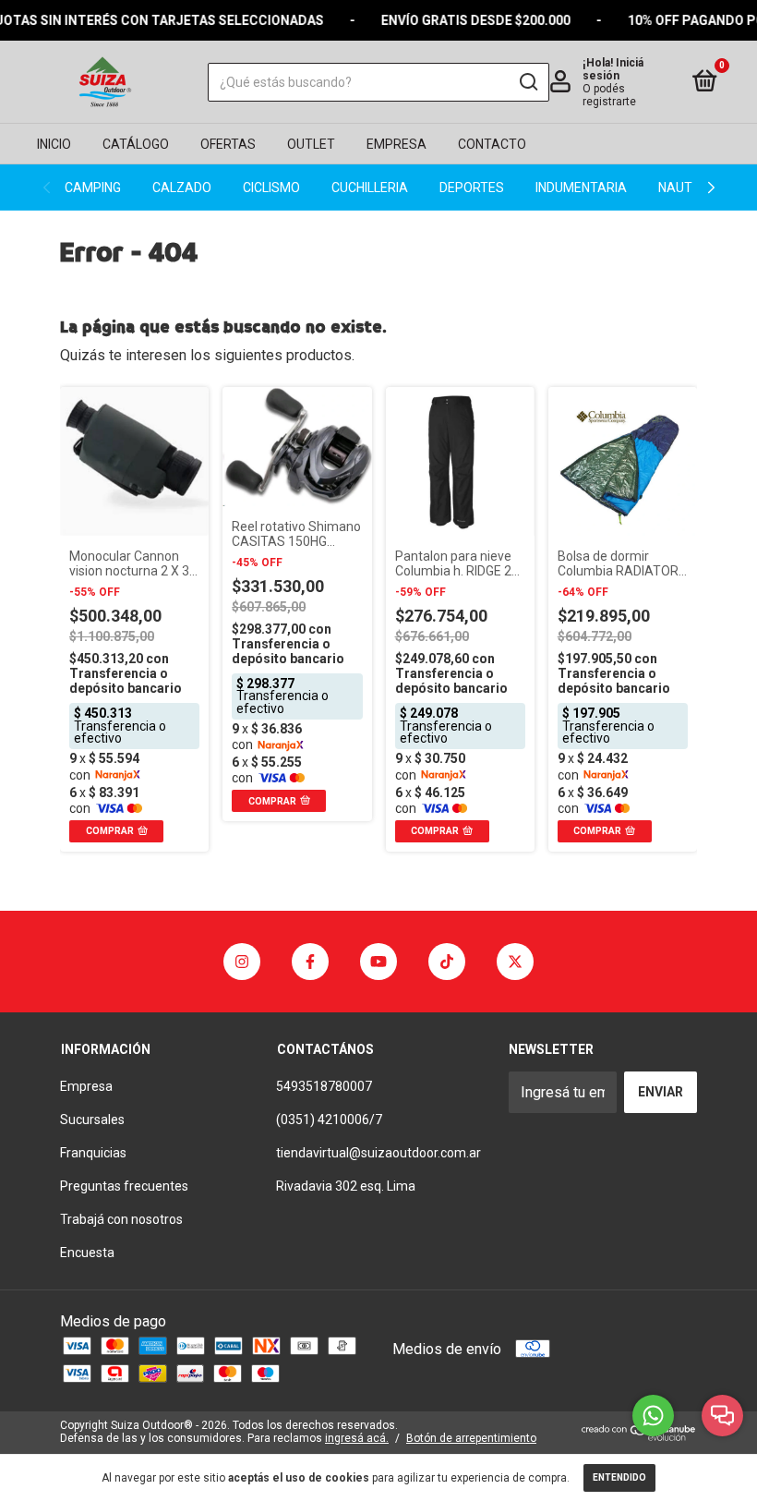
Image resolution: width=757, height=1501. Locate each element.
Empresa (86, 1086)
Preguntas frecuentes (124, 1186)
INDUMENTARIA (581, 187)
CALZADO (181, 187)
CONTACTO (492, 144)
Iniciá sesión (613, 69)
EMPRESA (396, 144)
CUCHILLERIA (369, 187)
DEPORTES (471, 187)
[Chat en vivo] (722, 1415)
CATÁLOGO (135, 144)
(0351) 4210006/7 (329, 1119)
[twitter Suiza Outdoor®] (515, 961)
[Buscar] (527, 82)
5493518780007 (324, 1086)
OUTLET (311, 144)
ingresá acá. (357, 1438)
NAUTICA (685, 187)
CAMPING (93, 187)
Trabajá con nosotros (121, 1219)
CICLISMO (271, 187)
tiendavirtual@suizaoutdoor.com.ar (378, 1152)
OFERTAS (228, 144)
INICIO (54, 144)
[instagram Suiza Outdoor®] (241, 961)
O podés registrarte (609, 95)
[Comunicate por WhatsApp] (653, 1415)
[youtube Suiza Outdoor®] (378, 961)
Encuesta (87, 1252)
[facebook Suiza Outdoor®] (310, 961)
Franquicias (93, 1152)
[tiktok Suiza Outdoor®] (446, 961)
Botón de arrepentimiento (471, 1438)
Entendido (619, 1477)
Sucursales (92, 1119)
